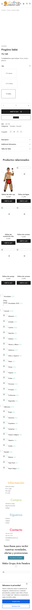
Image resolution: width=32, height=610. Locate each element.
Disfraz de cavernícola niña (8, 235)
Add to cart (14, 112)
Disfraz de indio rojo (8, 194)
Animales (4, 46)
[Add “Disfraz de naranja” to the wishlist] (11, 252)
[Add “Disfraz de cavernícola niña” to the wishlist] (11, 210)
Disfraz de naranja (8, 276)
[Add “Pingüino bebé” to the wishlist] (16, 117)
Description (5, 140)
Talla (2, 66)
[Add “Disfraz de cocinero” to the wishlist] (26, 210)
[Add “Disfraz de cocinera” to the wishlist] (26, 252)
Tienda (8, 10)
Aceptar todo (16, 601)
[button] (9, 73)
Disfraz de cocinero (23, 234)
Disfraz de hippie (23, 194)
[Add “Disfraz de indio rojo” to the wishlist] (11, 170)
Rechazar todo (16, 606)
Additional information (8, 144)
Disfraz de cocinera (23, 276)
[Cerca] (28, 583)
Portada (3, 10)
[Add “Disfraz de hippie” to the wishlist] (26, 170)
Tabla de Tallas (6, 149)
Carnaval (18, 126)
